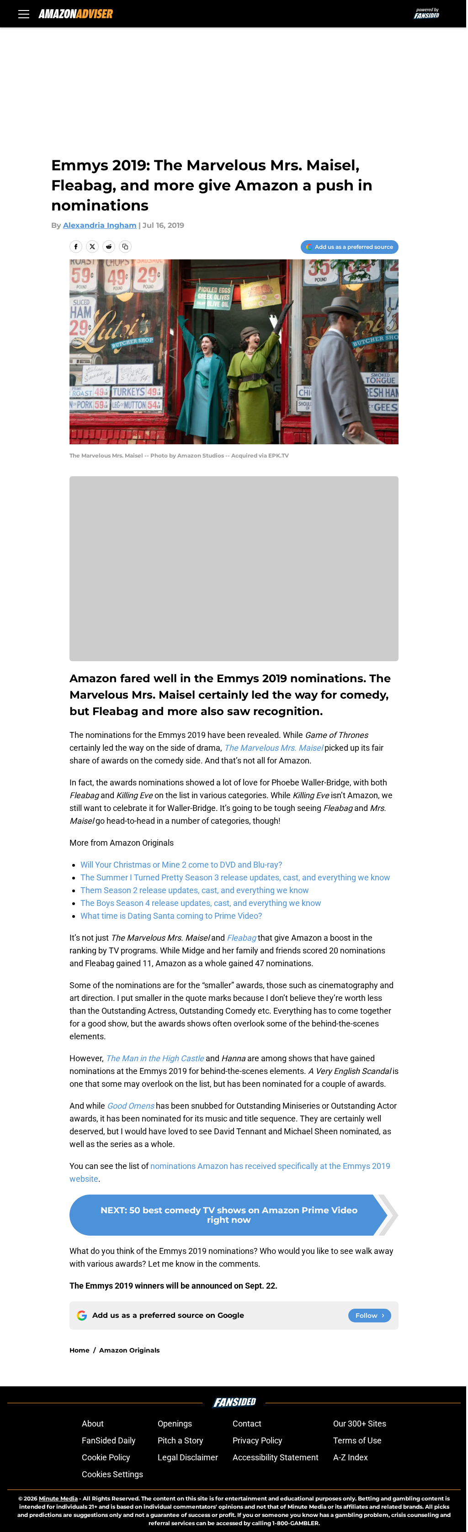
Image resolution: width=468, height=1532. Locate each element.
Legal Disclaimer (188, 1457)
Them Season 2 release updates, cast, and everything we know (194, 890)
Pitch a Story (180, 1440)
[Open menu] (23, 13)
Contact (247, 1423)
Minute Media (58, 1498)
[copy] (125, 246)
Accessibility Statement (276, 1457)
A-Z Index (350, 1457)
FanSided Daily (109, 1440)
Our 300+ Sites (359, 1423)
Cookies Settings (112, 1474)
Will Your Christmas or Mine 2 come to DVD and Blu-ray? (181, 864)
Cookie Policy (106, 1457)
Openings (175, 1423)
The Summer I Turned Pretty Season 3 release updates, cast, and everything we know (235, 877)
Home (79, 1350)
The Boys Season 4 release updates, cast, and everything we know (200, 903)
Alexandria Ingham (100, 225)
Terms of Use (357, 1440)
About (93, 1423)
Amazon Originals (129, 1350)
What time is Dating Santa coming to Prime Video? (171, 916)
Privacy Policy (257, 1440)
